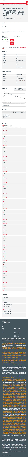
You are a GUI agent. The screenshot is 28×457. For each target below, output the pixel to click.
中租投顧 (4, 273)
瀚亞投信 (4, 236)
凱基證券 (4, 262)
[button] (25, 90)
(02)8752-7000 (5, 145)
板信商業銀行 (4, 184)
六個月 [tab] (18, 88)
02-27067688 (5, 271)
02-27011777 (5, 212)
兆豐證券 (4, 251)
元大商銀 (4, 147)
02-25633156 (5, 167)
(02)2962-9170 (5, 186)
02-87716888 (5, 260)
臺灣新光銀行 (4, 225)
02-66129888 (5, 182)
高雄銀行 (4, 195)
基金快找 (8, 4)
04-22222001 (5, 219)
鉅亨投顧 (4, 284)
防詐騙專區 (15, 335)
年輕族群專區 (15, 336)
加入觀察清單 (12, 44)
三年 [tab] (23, 88)
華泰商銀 (4, 214)
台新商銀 (4, 162)
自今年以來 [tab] (16, 89)
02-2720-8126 (5, 286)
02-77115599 (5, 275)
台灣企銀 (4, 158)
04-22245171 (5, 130)
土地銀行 (4, 136)
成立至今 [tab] (19, 89)
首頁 (2, 4)
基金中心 (5, 4)
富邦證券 (4, 258)
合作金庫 (4, 177)
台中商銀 (4, 151)
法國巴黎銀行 (4, 188)
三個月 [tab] (15, 88)
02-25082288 (5, 171)
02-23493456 (5, 230)
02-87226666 (5, 193)
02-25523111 (5, 134)
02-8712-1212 (5, 256)
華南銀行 (4, 221)
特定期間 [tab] (22, 89)
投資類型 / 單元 (5, 17)
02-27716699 (5, 156)
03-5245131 (5, 208)
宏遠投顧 (4, 277)
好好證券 (4, 288)
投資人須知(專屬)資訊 (21, 80)
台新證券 (4, 247)
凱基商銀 (4, 210)
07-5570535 (5, 197)
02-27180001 (5, 234)
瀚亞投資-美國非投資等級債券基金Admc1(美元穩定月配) (16, 4)
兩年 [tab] (21, 88)
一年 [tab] (19, 88)
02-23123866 (5, 245)
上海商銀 (4, 132)
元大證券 (4, 240)
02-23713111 (5, 223)
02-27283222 (5, 282)
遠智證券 (4, 199)
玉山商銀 (4, 173)
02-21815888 (5, 249)
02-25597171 (5, 160)
